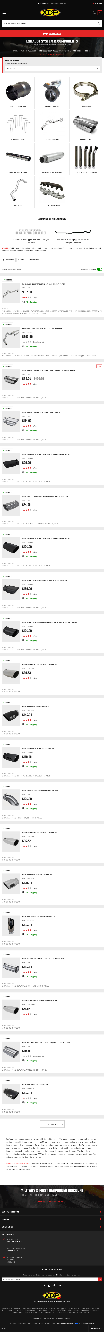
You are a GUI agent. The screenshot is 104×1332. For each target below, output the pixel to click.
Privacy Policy (50, 1323)
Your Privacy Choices (86, 1323)
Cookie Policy (39, 1323)
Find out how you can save (52, 1201)
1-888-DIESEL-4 (12, 1251)
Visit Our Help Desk (14, 1241)
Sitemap (3, 1329)
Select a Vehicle (55, 34)
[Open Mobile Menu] (4, 12)
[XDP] (50, 12)
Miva (29, 1323)
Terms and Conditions (17, 1323)
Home (15, 50)
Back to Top (95, 1328)
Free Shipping (43, 4)
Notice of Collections (65, 1323)
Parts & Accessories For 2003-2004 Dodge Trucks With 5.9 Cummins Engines (54, 50)
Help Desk (98, 4)
